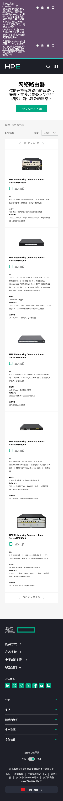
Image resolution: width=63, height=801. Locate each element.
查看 (36, 133)
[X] (14, 685)
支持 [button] (7, 710)
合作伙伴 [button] (10, 739)
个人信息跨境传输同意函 (13, 49)
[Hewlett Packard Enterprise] (12, 66)
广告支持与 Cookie (37, 774)
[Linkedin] (7, 685)
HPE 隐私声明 (15, 34)
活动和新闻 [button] (11, 719)
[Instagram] (21, 685)
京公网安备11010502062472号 (37, 779)
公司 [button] (7, 700)
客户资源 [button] (10, 729)
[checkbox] (30, 188)
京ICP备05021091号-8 (27, 777)
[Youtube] (41, 685)
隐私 (7, 774)
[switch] (32, 759)
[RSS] (48, 685)
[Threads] (28, 685)
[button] (48, 66)
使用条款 (18, 774)
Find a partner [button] (31, 108)
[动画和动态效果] (31, 759)
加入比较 (19, 188)
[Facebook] (34, 685)
